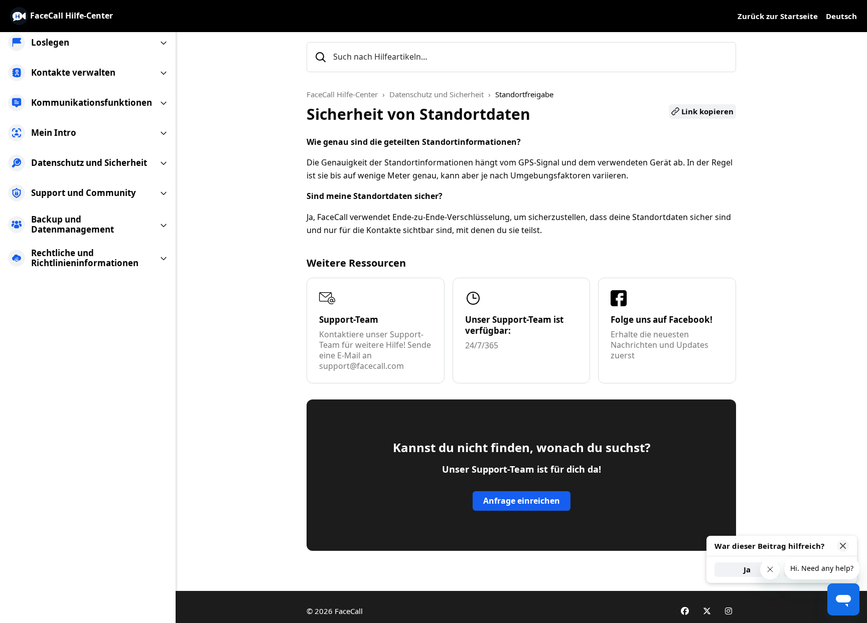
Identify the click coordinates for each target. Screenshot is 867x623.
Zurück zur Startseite (778, 16)
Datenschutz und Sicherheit (436, 94)
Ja (747, 569)
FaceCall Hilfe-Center (342, 94)
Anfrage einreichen (521, 500)
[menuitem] (88, 42)
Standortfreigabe (524, 94)
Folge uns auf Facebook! (661, 319)
